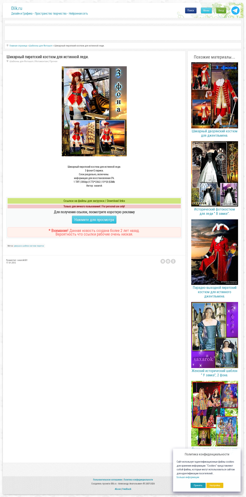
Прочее (53, 61)
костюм (33, 246)
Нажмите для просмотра (94, 219)
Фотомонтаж (41, 61)
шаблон (25, 246)
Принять (198, 485)
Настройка (215, 485)
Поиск (190, 10)
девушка (18, 246)
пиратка (40, 246)
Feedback (126, 489)
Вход (221, 10)
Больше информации (188, 477)
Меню (206, 10)
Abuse (118, 489)
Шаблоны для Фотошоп (21, 61)
